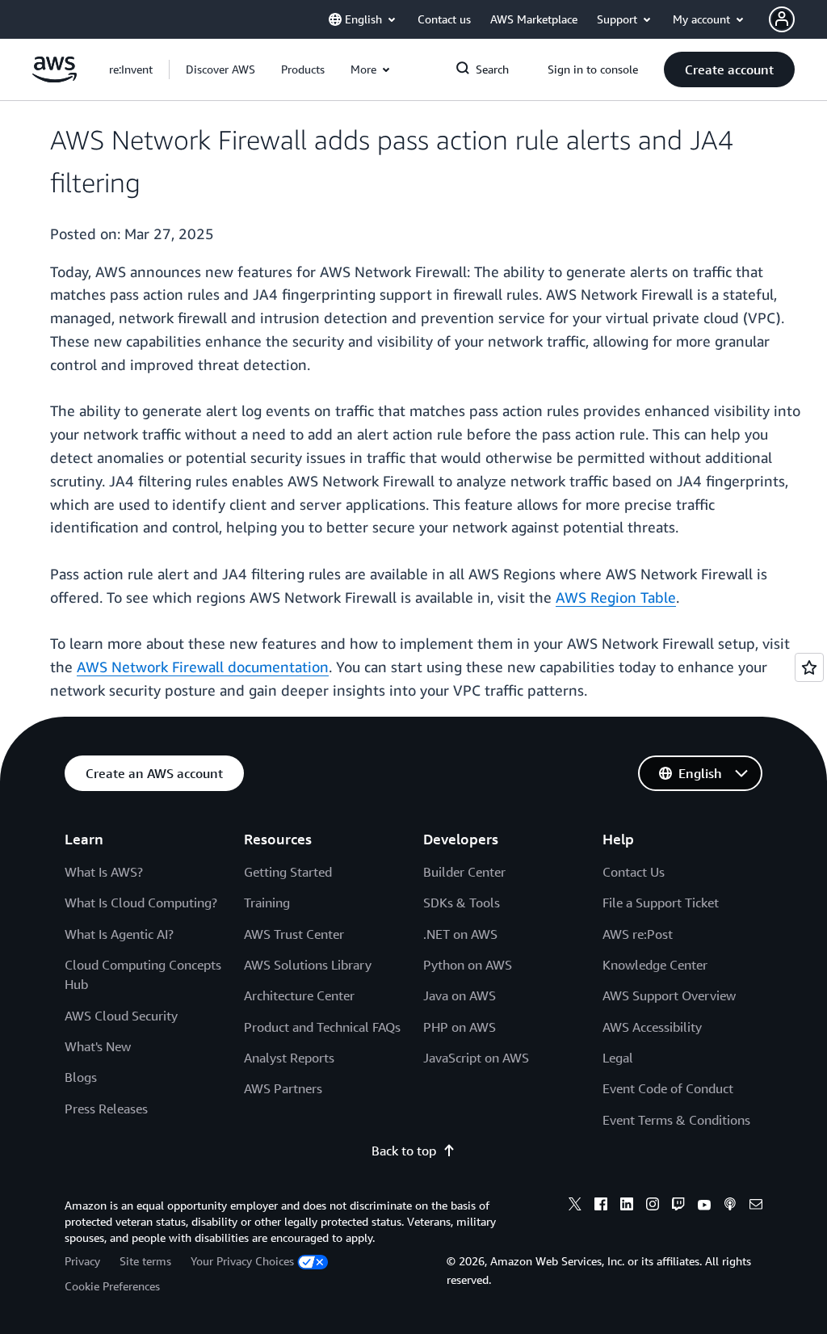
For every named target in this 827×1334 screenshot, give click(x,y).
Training (267, 902)
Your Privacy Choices (242, 1261)
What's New (98, 1046)
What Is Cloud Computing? (141, 902)
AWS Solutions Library (308, 965)
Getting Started (288, 872)
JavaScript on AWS (476, 1058)
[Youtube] (704, 1206)
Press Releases (106, 1108)
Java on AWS (459, 995)
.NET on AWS (460, 934)
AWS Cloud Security (121, 1016)
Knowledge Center (654, 965)
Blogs (81, 1077)
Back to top (404, 1151)
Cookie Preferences (112, 1286)
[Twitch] (678, 1206)
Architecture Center (299, 995)
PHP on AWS (459, 1027)
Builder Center (464, 872)
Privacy (82, 1261)
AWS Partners (283, 1088)
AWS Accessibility (652, 1027)
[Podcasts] (730, 1206)
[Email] (755, 1206)
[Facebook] (600, 1206)
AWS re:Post (637, 934)
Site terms (145, 1261)
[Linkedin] (626, 1206)
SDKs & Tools (461, 902)
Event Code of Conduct (667, 1088)
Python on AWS (467, 965)
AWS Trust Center (294, 934)
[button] (220, 69)
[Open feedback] (809, 667)
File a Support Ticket (660, 902)
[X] (575, 1206)
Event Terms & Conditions (676, 1120)
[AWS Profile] (782, 19)
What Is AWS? (104, 872)
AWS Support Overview (669, 995)
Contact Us (633, 872)
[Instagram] (652, 1206)
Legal (617, 1058)
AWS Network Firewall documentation (203, 666)
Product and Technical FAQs (322, 1027)
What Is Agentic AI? (119, 934)
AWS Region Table (616, 597)
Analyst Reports (289, 1058)
